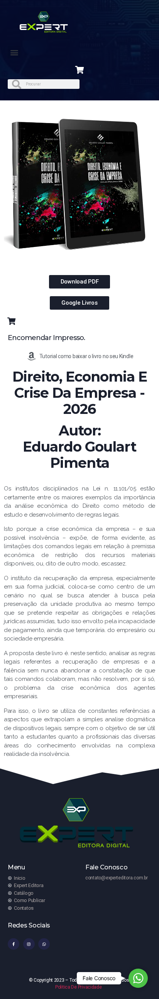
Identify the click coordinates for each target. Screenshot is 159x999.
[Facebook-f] (13, 944)
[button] (14, 52)
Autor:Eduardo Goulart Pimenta (79, 446)
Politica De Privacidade (78, 987)
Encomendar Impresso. (46, 338)
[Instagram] (29, 944)
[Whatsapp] (44, 944)
